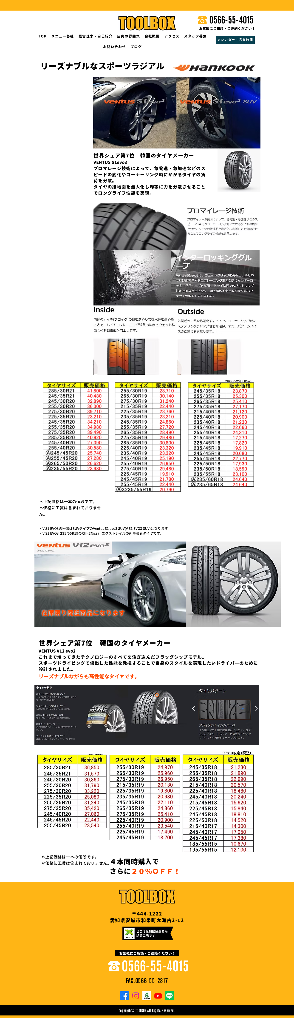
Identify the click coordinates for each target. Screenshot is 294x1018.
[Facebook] (124, 995)
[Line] (169, 995)
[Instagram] (135, 995)
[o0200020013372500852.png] (146, 995)
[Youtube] (158, 995)
